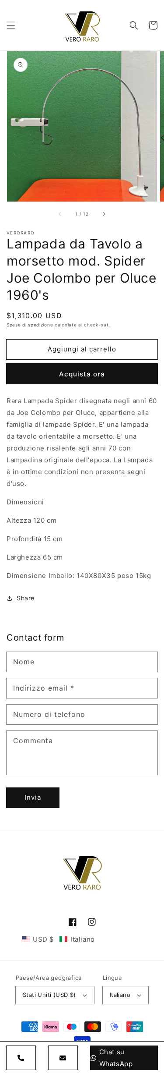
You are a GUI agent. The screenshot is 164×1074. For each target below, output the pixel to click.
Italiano (120, 994)
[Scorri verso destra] (103, 213)
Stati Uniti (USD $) (49, 994)
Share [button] (26, 598)
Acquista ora (82, 374)
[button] (11, 25)
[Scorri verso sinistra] (60, 213)
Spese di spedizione (30, 324)
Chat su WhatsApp (116, 1058)
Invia (32, 797)
